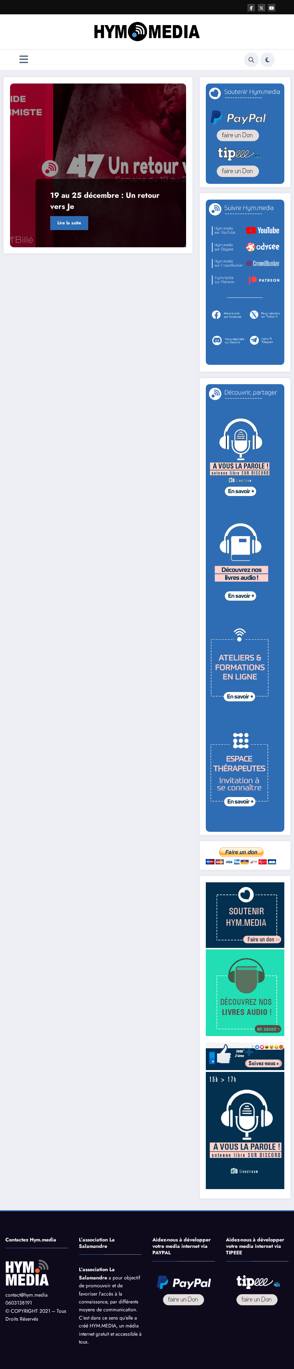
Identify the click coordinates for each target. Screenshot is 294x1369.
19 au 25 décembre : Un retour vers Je (105, 201)
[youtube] (271, 7)
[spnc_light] (267, 60)
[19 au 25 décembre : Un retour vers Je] (98, 165)
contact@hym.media (26, 1294)
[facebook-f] (251, 7)
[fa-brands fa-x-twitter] (261, 7)
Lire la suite (69, 223)
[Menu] (24, 59)
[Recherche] (251, 59)
